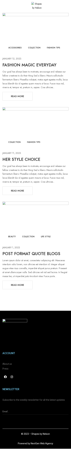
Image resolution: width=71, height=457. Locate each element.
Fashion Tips (53, 47)
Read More (17, 96)
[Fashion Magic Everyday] (35, 14)
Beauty (12, 236)
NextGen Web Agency (42, 443)
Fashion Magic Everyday (29, 65)
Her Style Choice (21, 159)
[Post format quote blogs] (35, 203)
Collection (34, 47)
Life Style (46, 236)
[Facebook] (5, 377)
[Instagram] (12, 377)
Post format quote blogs (31, 254)
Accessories (15, 47)
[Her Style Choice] (35, 109)
